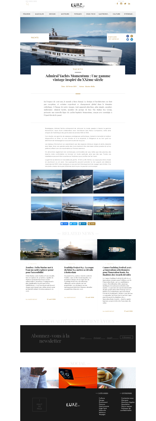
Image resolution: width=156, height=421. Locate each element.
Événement (129, 14)
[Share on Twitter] (128, 39)
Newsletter (125, 404)
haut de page (39, 406)
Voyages (78, 14)
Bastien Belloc (90, 86)
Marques (124, 400)
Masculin (39, 14)
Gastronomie (104, 14)
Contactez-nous (127, 398)
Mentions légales (128, 402)
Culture (116, 14)
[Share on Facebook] (128, 36)
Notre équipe (126, 406)
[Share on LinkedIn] (132, 39)
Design (52, 14)
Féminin (26, 14)
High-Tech (90, 14)
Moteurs (65, 14)
